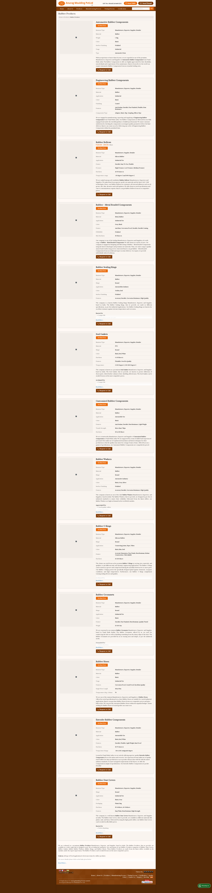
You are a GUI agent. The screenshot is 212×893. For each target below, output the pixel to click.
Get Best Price (102, 25)
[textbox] (141, 8)
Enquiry (139, 877)
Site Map (146, 877)
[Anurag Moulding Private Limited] (75, 3)
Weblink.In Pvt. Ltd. (79, 882)
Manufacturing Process (93, 9)
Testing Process (110, 9)
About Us (70, 9)
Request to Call (105, 70)
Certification (122, 9)
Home (62, 9)
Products (79, 9)
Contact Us (131, 877)
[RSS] (151, 877)
